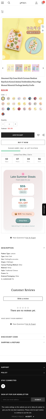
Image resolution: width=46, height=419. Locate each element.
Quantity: (4, 120)
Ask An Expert (30, 238)
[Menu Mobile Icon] (2, 2)
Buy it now (23, 142)
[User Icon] (36, 3)
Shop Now (23, 220)
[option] (23, 39)
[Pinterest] (3, 386)
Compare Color (37, 56)
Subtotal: (4, 128)
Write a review (23, 299)
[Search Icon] (9, 3)
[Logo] (23, 2)
